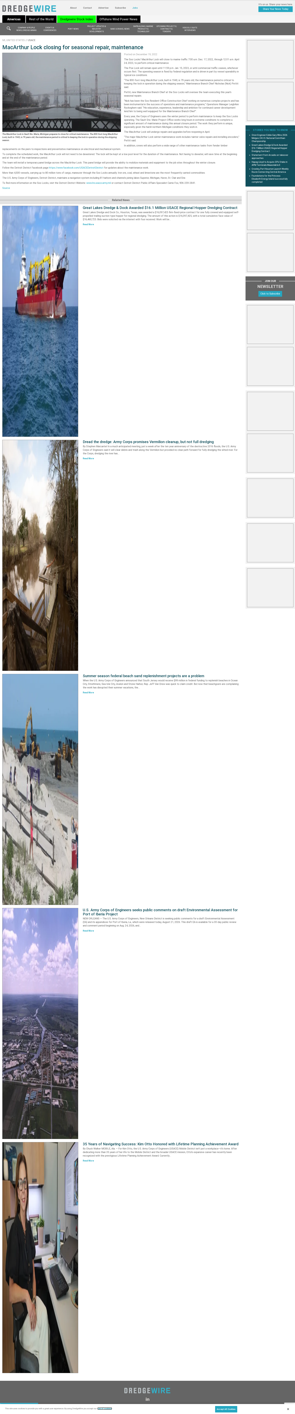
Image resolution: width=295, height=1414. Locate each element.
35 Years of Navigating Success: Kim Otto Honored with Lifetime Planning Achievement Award (161, 1144)
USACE (31, 40)
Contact (87, 7)
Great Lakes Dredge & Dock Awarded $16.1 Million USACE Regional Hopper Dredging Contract (160, 208)
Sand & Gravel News (119, 29)
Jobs (135, 7)
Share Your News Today (275, 9)
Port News (73, 29)
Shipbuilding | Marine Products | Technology (143, 29)
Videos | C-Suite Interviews (190, 29)
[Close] (288, 1409)
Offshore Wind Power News (118, 19)
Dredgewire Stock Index (76, 19)
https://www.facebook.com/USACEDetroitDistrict (76, 167)
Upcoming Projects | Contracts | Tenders (166, 29)
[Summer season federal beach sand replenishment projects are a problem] (40, 789)
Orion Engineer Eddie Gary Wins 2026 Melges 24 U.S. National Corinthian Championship (269, 138)
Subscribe (120, 7)
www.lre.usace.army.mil (98, 182)
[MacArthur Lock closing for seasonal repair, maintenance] (61, 92)
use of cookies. (104, 1408)
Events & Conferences (49, 29)
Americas (14, 19)
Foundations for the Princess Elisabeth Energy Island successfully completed (270, 179)
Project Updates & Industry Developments (96, 29)
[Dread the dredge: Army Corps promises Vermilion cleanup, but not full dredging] (40, 555)
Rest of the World (41, 19)
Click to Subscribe (270, 293)
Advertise (103, 7)
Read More (88, 224)
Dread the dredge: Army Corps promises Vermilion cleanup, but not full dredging (148, 442)
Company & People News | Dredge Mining (26, 29)
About (73, 7)
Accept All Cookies (226, 1409)
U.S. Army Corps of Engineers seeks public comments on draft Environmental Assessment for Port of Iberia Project (160, 912)
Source (6, 188)
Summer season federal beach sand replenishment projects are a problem (143, 676)
